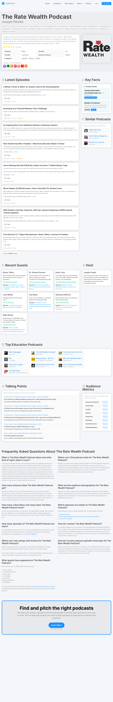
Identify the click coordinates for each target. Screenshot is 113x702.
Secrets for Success (96, 142)
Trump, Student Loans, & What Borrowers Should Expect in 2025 (22, 424)
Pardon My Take (95, 130)
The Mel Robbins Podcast (45, 352)
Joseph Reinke (12, 22)
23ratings (18, 47)
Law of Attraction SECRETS (73, 364)
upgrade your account (19, 500)
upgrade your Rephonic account (45, 586)
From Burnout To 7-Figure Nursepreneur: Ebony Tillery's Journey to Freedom (26, 397)
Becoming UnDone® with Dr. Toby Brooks (46, 364)
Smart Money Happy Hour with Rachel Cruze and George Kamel (99, 136)
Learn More (56, 625)
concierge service (81, 533)
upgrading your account (65, 498)
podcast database (31, 534)
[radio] (4, 46)
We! (10, 358)
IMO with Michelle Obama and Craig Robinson (73, 358)
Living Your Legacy (16, 364)
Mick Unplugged (15, 352)
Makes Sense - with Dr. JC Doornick (46, 358)
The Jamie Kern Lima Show (73, 352)
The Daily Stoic (14, 371)
